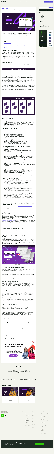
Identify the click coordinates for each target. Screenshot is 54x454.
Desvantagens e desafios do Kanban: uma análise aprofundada (14, 44)
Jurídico (41, 21)
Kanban (8, 234)
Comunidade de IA (43, 416)
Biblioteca (42, 414)
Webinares (42, 420)
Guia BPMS (42, 419)
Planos (25, 1)
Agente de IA (27, 414)
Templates (42, 417)
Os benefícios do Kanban (8, 44)
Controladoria (42, 20)
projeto (8, 207)
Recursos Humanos (43, 18)
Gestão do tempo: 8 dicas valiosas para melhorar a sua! (9, 399)
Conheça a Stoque (49, 414)
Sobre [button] (33, 1)
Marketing (42, 24)
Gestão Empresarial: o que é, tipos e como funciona (28, 379)
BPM (26, 413)
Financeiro (42, 16)
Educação (41, 15)
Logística (41, 22)
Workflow (26, 418)
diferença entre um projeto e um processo (25, 206)
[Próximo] (34, 395)
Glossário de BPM (43, 422)
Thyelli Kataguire (6, 400)
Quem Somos (48, 413)
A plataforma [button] (17, 1)
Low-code (42, 25)
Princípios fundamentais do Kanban (9, 46)
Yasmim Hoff (4, 11)
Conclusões (5, 47)
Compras (41, 17)
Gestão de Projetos (5, 8)
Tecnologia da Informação (44, 26)
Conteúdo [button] (30, 1)
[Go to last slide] (4, 395)
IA (22, 411)
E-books (42, 423)
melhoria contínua (11, 232)
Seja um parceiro (37, 1)
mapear (6, 231)
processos (9, 210)
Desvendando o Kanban (7, 43)
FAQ (47, 420)
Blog (41, 413)
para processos (27, 415)
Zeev (9, 238)
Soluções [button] (21, 1)
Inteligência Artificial (43, 27)
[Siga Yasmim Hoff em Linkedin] (18, 374)
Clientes (27, 1)
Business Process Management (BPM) (8, 220)
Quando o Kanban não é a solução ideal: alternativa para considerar (15, 45)
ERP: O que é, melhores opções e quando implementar (8, 379)
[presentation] (10, 391)
